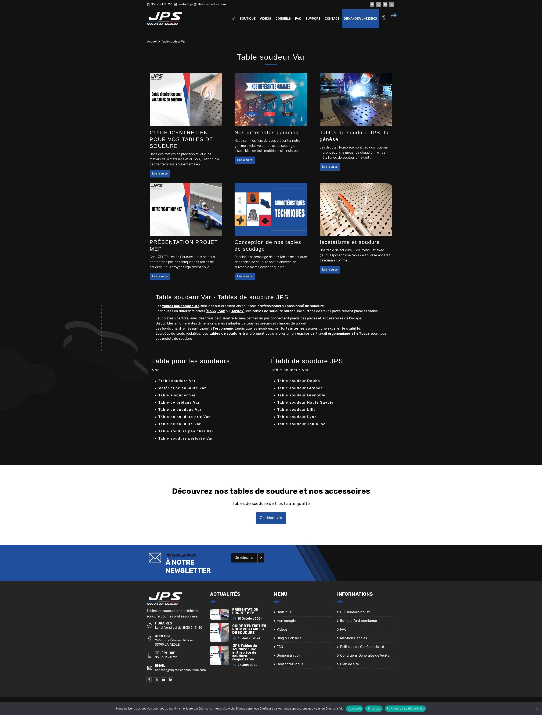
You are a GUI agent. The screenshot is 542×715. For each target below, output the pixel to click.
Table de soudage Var (180, 409)
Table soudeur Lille (296, 409)
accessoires (332, 318)
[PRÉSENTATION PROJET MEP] (186, 209)
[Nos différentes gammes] (271, 99)
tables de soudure (225, 333)
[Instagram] (378, 4)
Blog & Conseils (289, 638)
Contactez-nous (290, 664)
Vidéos (265, 19)
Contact (332, 19)
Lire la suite (160, 173)
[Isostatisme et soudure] (356, 209)
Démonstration (289, 655)
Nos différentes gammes (267, 132)
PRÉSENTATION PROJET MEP (245, 611)
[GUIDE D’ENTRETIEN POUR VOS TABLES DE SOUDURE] (186, 99)
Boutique (248, 19)
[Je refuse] (537, 709)
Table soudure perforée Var (185, 438)
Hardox (237, 311)
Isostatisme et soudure (350, 242)
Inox (221, 311)
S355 (211, 311)
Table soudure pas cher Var (185, 431)
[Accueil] (168, 18)
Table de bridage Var (179, 402)
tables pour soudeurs (180, 306)
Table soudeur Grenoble (301, 395)
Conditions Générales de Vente (364, 655)
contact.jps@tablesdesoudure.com (202, 4)
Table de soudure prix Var (184, 417)
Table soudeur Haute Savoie (305, 402)
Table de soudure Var (179, 424)
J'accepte (354, 708)
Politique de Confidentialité (362, 647)
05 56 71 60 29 (161, 4)
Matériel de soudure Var (182, 388)
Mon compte (286, 621)
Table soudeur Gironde (300, 388)
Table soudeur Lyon (297, 417)
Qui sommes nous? (355, 612)
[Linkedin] (391, 4)
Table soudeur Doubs (298, 381)
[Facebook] (372, 4)
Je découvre (271, 518)
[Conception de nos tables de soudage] (271, 209)
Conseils (283, 19)
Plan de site (349, 664)
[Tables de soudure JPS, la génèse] (356, 99)
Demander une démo (360, 19)
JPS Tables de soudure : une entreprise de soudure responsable (244, 652)
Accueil (152, 41)
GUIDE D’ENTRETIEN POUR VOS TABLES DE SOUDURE (181, 139)
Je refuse (373, 708)
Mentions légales (353, 638)
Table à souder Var (177, 395)
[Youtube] (385, 4)
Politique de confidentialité (405, 708)
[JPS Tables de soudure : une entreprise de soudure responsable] (219, 655)
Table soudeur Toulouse (301, 424)
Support (313, 19)
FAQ (298, 19)
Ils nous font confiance (358, 621)
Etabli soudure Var (177, 381)
